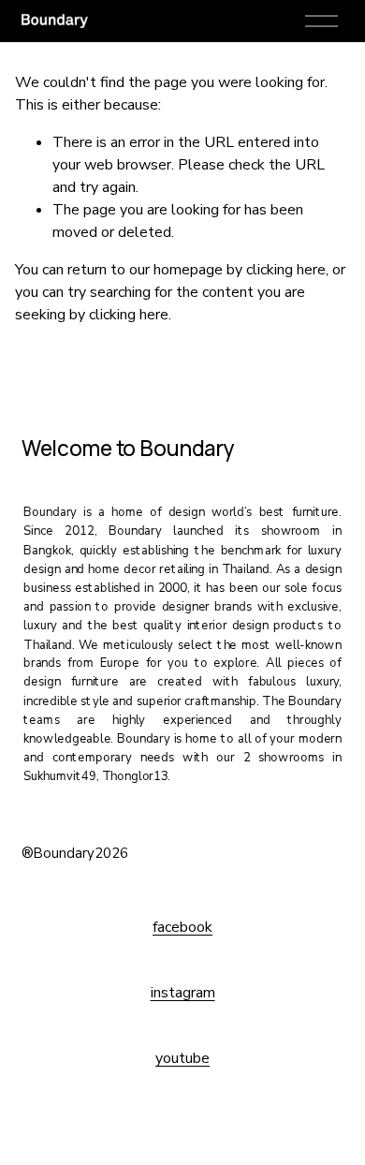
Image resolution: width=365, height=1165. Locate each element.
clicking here (286, 269)
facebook (182, 927)
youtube (182, 1058)
